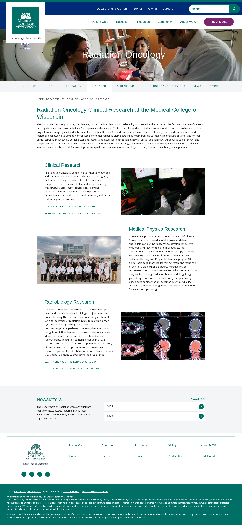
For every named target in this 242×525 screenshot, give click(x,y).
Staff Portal (208, 456)
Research (143, 21)
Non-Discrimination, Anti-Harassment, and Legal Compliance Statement (40, 496)
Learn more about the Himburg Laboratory (72, 369)
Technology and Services (165, 86)
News (197, 86)
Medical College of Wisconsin (27, 491)
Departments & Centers (112, 8)
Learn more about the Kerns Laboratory (71, 362)
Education (122, 21)
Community (165, 21)
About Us (30, 86)
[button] (234, 9)
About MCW (188, 21)
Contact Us (175, 456)
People (50, 86)
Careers (167, 8)
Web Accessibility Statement (95, 491)
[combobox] (209, 9)
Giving (152, 8)
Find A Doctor (219, 21)
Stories (138, 8)
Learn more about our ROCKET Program (70, 206)
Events (106, 456)
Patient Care (100, 21)
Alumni (73, 456)
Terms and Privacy (71, 491)
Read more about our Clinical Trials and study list (75, 215)
